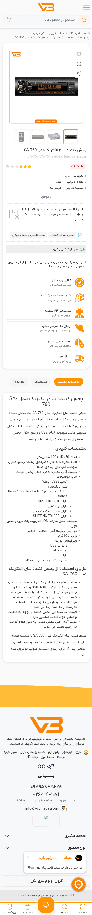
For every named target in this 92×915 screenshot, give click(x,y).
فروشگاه (75, 33)
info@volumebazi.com (42, 808)
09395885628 (46, 787)
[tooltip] (79, 54)
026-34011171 (46, 794)
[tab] (68, 382)
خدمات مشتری (75, 836)
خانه (87, 33)
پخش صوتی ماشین (77, 38)
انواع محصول (76, 848)
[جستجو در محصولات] (84, 20)
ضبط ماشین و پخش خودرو (49, 33)
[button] (86, 7)
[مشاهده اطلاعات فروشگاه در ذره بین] (40, 820)
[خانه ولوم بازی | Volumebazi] (46, 7)
